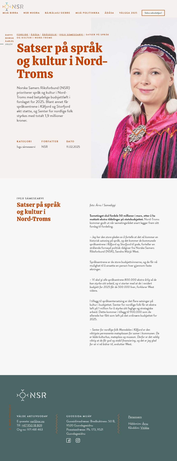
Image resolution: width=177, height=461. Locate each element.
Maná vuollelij (9, 415)
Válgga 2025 (128, 13)
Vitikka (145, 427)
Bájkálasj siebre (57, 13)
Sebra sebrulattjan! (153, 13)
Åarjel (9, 41)
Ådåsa (109, 13)
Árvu (145, 423)
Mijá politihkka (88, 13)
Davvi (9, 35)
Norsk (9, 38)
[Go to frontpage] (13, 6)
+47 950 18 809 (32, 425)
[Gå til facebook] (71, 439)
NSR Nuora (32, 13)
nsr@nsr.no (37, 421)
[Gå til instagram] (80, 439)
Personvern (135, 417)
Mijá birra (10, 13)
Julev (9, 44)
